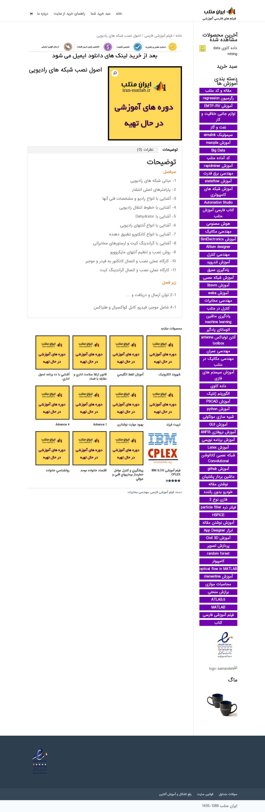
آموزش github (218, 469)
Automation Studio (218, 203)
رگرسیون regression (218, 98)
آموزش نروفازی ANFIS (218, 432)
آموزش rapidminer (218, 166)
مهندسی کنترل (218, 255)
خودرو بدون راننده (218, 492)
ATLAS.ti (218, 600)
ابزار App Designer (218, 530)
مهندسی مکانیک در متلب (218, 362)
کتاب (218, 623)
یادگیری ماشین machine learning (218, 319)
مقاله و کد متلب (218, 91)
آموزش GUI (218, 425)
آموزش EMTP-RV (218, 106)
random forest (218, 554)
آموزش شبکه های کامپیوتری (218, 192)
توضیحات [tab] (170, 150)
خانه (119, 14)
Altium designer (218, 247)
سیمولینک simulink (218, 135)
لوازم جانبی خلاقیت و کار (218, 117)
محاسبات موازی (218, 584)
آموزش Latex (218, 447)
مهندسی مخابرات (138, 492)
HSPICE (218, 515)
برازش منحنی (218, 592)
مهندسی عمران (218, 351)
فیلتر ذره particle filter (218, 507)
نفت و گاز (218, 127)
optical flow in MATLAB (218, 569)
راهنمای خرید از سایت (69, 14)
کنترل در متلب (218, 308)
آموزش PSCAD (218, 401)
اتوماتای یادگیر (218, 330)
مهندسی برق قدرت (218, 173)
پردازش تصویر (218, 546)
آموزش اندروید (218, 262)
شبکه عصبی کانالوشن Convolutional (218, 458)
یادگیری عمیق (218, 270)
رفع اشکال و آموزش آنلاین (175, 794)
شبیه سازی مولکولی (218, 417)
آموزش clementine (218, 576)
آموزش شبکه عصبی (218, 278)
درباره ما (42, 14)
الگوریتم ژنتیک (218, 394)
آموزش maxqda (218, 143)
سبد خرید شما (100, 14)
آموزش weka (218, 293)
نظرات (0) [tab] (145, 150)
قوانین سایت (205, 794)
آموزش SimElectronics (218, 239)
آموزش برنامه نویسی (218, 440)
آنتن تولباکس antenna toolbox (218, 340)
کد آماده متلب (218, 158)
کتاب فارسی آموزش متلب (218, 213)
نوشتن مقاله (218, 484)
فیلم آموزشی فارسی (158, 35)
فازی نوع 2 (218, 500)
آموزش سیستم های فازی (218, 375)
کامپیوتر (218, 561)
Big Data (218, 150)
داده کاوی (218, 386)
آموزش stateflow (218, 181)
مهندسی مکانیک (218, 231)
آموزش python (218, 409)
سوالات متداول (228, 794)
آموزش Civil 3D (218, 538)
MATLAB (218, 607)
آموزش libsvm (218, 285)
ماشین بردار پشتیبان (218, 477)
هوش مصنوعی (218, 224)
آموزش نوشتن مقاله (218, 523)
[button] (114, 73)
